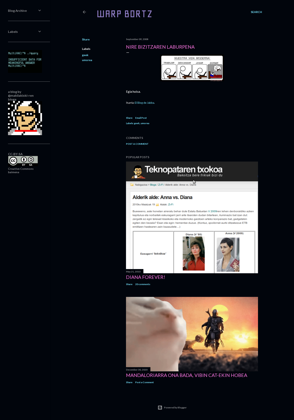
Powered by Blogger (175, 407)
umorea (87, 60)
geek (85, 55)
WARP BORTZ (124, 14)
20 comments (142, 284)
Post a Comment (137, 143)
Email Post (141, 117)
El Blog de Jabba (144, 102)
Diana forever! (145, 277)
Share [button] (86, 39)
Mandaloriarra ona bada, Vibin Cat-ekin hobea (186, 375)
